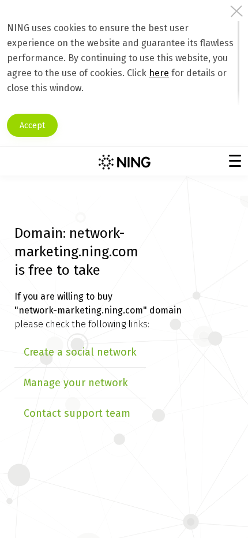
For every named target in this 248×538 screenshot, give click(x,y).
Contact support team (77, 413)
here (159, 73)
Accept (32, 125)
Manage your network (76, 382)
